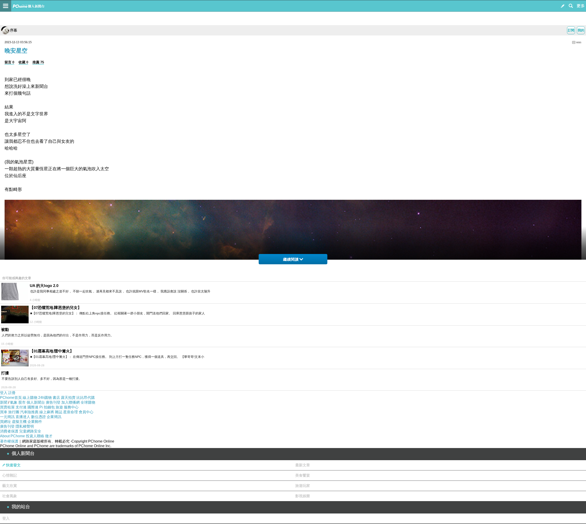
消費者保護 (9, 431)
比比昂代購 (85, 398)
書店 (56, 398)
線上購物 (30, 398)
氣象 (13, 402)
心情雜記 (9, 475)
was (578, 42)
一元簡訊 (7, 417)
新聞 (3, 402)
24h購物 (45, 398)
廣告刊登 (53, 402)
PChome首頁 (11, 398)
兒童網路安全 (30, 431)
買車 (3, 412)
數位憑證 (38, 417)
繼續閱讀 (291, 259)
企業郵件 (34, 422)
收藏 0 (23, 62)
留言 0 (9, 62)
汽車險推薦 (29, 412)
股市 (22, 402)
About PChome (12, 436)
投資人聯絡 (35, 436)
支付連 (21, 407)
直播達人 (23, 417)
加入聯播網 (70, 402)
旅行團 (13, 412)
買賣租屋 (7, 407)
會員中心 (86, 412)
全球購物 (88, 402)
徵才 (48, 436)
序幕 (13, 30)
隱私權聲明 (25, 426)
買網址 (5, 422)
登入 (3, 393)
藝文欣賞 (9, 486)
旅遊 (59, 407)
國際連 (32, 407)
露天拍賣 (68, 398)
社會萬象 (9, 496)
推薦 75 (38, 62)
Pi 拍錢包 (47, 407)
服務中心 (71, 407)
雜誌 (58, 412)
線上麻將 (46, 412)
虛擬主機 (19, 422)
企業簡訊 (54, 417)
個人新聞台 (36, 402)
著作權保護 (9, 441)
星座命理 (70, 412)
